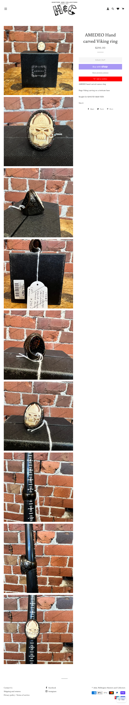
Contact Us (8, 688)
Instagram (52, 691)
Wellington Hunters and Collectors (111, 688)
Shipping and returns (12, 691)
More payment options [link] (100, 73)
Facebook (52, 688)
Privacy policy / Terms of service (17, 695)
